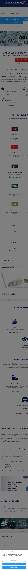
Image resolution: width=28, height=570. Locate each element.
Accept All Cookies (14, 567)
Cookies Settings (13, 560)
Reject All (14, 563)
